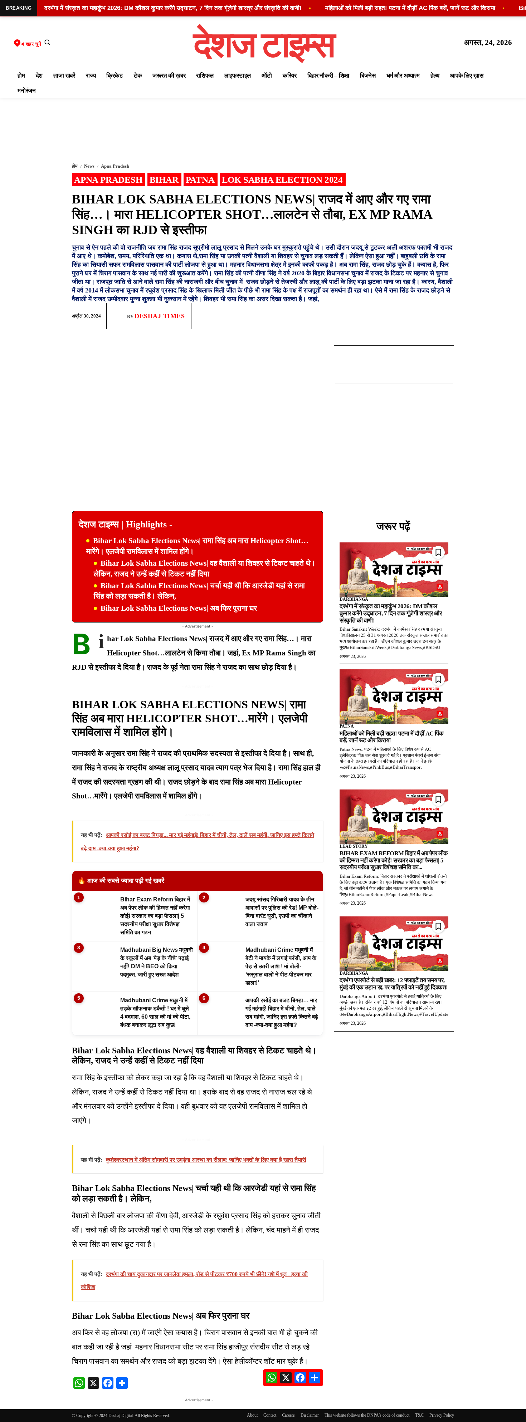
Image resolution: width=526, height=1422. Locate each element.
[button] (47, 42)
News (89, 166)
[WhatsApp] (413, 316)
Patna (200, 179)
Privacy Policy (441, 1415)
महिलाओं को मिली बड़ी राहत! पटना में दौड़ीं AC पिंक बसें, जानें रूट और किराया (391, 737)
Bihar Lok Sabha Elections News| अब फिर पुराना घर (179, 608)
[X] (430, 316)
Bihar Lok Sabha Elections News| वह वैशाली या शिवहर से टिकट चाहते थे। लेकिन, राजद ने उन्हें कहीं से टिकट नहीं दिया (205, 568)
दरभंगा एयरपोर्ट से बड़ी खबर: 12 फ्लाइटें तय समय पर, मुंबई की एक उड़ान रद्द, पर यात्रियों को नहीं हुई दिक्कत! (394, 984)
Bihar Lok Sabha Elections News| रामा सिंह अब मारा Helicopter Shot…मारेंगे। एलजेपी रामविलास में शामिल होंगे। (197, 545)
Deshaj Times (160, 316)
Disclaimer (310, 1415)
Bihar (164, 179)
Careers (288, 1415)
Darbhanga (354, 599)
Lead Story (354, 846)
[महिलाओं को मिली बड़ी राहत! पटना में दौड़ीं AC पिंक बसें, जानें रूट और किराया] (394, 696)
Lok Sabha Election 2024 (282, 179)
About (252, 1415)
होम (75, 166)
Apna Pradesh (115, 166)
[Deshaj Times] (119, 316)
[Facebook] (397, 316)
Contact (269, 1415)
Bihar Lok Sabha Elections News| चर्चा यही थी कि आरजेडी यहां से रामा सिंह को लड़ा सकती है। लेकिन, (199, 590)
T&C (419, 1415)
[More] (446, 316)
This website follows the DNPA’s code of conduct (367, 1415)
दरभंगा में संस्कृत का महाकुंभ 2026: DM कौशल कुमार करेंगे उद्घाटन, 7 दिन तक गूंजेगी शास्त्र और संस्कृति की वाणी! (391, 613)
